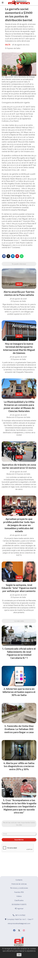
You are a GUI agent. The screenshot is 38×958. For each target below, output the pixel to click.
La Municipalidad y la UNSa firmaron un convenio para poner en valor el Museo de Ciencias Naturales (19, 406)
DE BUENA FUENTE (19, 904)
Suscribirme (19, 840)
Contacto (19, 880)
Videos (19, 896)
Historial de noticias (19, 884)
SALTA (7, 45)
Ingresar (20, 908)
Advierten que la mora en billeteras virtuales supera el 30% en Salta (19, 691)
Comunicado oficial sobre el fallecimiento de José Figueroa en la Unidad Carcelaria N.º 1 (20, 653)
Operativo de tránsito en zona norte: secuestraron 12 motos (19, 466)
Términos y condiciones (19, 888)
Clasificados (19, 900)
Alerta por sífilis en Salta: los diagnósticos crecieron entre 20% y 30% (19, 766)
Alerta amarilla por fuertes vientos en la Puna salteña (19, 293)
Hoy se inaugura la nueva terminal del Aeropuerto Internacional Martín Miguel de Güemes (19, 348)
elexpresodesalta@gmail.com (19, 923)
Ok (19, 955)
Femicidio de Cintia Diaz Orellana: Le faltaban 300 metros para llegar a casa (19, 729)
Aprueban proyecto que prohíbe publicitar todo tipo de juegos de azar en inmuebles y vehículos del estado (19, 525)
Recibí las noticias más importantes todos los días (19, 823)
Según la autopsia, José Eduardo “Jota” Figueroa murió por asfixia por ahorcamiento (19, 588)
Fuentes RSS (19, 892)
